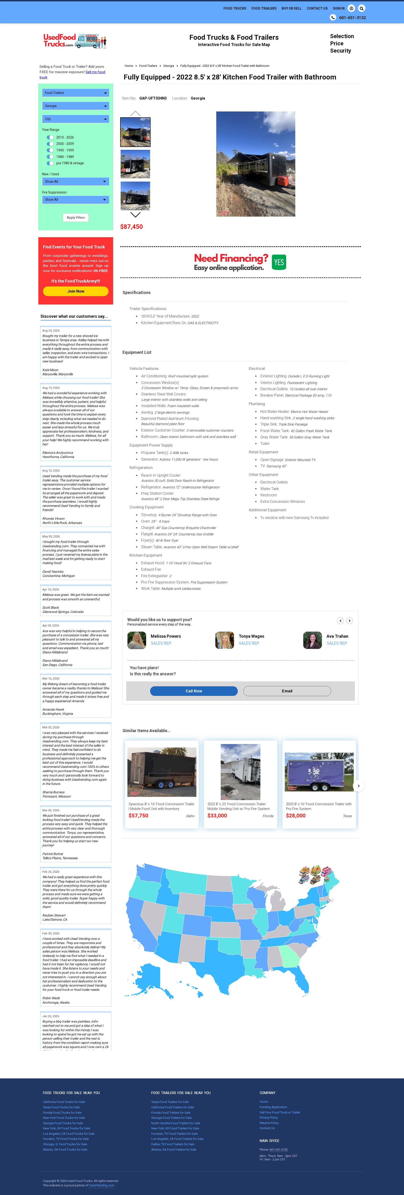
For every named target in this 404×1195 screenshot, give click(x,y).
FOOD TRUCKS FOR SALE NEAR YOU (71, 1093)
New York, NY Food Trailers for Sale (175, 1128)
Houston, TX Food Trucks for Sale (66, 1139)
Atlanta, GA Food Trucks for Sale (65, 1149)
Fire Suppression (54, 192)
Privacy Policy (269, 1117)
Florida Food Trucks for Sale (62, 1112)
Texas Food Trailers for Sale (170, 1102)
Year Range (50, 130)
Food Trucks (235, 8)
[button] (135, 215)
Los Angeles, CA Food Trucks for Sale (68, 1133)
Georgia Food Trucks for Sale (63, 1123)
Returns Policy (269, 1123)
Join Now (75, 291)
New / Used (50, 174)
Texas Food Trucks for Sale (61, 1107)
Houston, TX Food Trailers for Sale (174, 1133)
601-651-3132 (279, 1149)
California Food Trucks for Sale (64, 1102)
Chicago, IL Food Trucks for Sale (65, 1144)
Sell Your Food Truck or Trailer (280, 1112)
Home (264, 1101)
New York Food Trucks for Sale (64, 1118)
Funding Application (273, 1107)
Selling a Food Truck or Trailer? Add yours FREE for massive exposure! (72, 71)
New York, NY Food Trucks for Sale (66, 1128)
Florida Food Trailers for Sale (170, 1112)
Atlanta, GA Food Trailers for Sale (173, 1149)
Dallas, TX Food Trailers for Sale (172, 1144)
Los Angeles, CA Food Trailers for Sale (177, 1139)
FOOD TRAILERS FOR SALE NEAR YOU (181, 1093)
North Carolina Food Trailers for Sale (175, 1123)
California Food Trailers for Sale (172, 1107)
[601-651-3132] (333, 17)
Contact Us (317, 8)
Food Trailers (264, 8)
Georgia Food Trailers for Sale (171, 1118)
